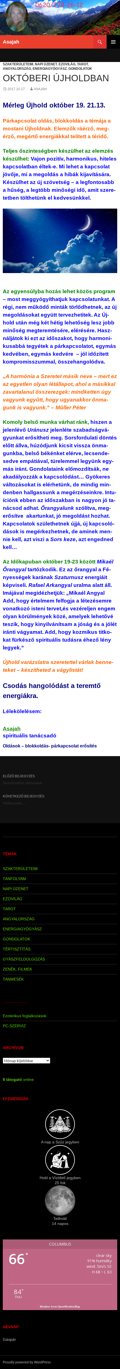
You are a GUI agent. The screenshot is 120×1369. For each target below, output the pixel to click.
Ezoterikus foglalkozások (24, 1016)
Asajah (11, 42)
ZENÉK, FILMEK (17, 969)
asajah (40, 89)
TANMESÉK (13, 979)
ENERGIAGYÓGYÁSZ (50, 69)
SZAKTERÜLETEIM (18, 64)
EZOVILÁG (67, 64)
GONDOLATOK (80, 69)
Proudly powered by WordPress (27, 1362)
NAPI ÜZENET (46, 64)
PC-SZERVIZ (14, 1026)
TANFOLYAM (14, 878)
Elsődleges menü (113, 42)
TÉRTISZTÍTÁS (16, 949)
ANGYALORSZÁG (17, 69)
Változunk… (23, 799)
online (18, 1079)
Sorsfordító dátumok (22, 779)
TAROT (82, 64)
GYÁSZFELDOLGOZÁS (24, 959)
